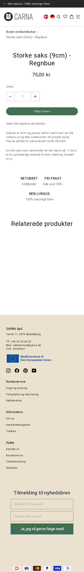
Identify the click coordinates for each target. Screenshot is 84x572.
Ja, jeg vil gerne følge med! (42, 529)
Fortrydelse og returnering (22, 394)
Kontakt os (12, 449)
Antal (9, 86)
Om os (10, 418)
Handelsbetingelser (18, 424)
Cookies (11, 431)
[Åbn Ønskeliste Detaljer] (65, 16)
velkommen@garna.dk (27, 345)
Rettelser (12, 467)
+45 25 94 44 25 (21, 341)
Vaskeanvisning (16, 461)
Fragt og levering (16, 388)
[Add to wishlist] (79, 241)
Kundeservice (14, 455)
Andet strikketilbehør (21, 31)
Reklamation (14, 400)
